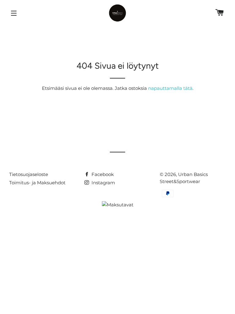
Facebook (102, 174)
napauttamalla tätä (170, 88)
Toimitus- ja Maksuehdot (37, 183)
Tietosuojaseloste (28, 174)
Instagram (102, 183)
